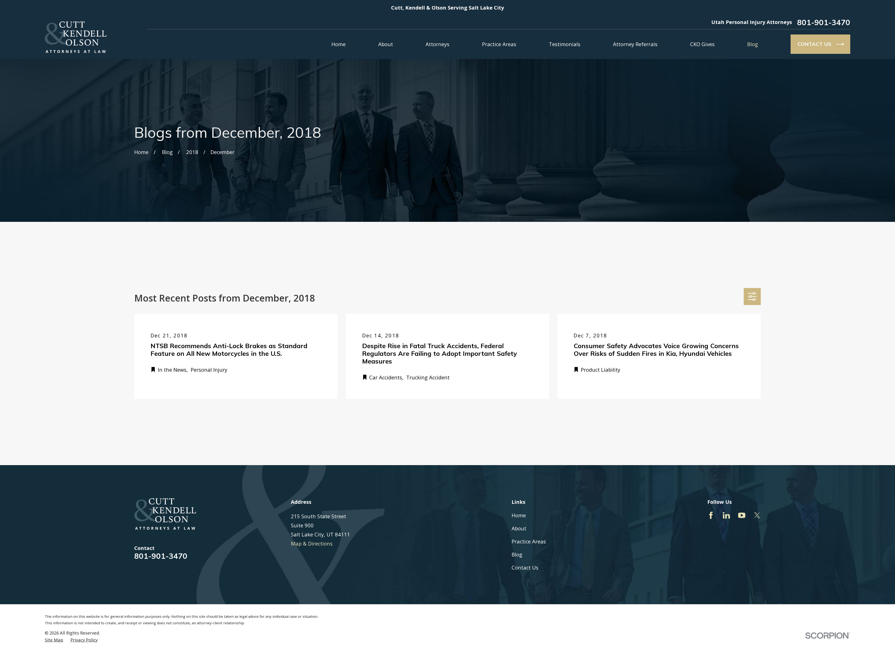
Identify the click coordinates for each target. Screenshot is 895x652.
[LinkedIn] (726, 515)
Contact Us (525, 567)
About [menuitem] (385, 44)
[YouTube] (741, 515)
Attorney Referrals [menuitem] (635, 44)
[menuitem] (54, 640)
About (519, 528)
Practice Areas (529, 541)
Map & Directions (312, 543)
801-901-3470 (823, 22)
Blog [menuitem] (752, 44)
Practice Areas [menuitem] (499, 44)
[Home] (76, 37)
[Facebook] (711, 515)
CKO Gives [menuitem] (702, 44)
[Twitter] (757, 515)
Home (519, 515)
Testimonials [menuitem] (564, 44)
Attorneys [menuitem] (437, 44)
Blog (517, 554)
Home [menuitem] (338, 44)
